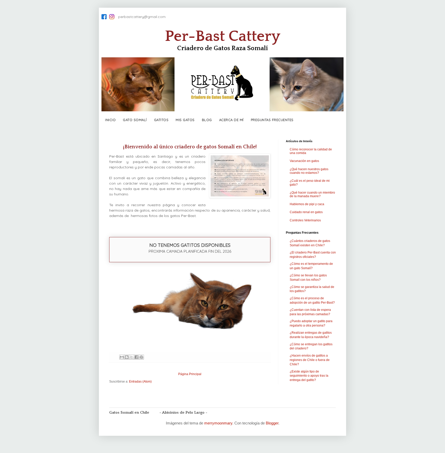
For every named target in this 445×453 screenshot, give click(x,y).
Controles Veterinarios (305, 220)
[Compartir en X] (131, 357)
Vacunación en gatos (304, 161)
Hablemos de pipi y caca (307, 204)
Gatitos (161, 120)
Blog (207, 120)
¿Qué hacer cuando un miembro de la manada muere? (312, 194)
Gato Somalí (135, 120)
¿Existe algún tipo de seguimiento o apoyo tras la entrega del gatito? (309, 376)
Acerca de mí (231, 120)
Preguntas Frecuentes (272, 120)
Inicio (110, 120)
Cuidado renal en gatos (306, 212)
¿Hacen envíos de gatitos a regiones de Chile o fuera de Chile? (310, 360)
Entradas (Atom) (140, 381)
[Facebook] (104, 16)
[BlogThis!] (126, 357)
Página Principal (189, 374)
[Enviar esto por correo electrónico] (121, 357)
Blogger (272, 423)
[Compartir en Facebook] (136, 357)
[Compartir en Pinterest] (141, 357)
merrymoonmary (218, 423)
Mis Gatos (185, 120)
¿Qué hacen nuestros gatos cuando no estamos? (309, 171)
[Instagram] (111, 16)
